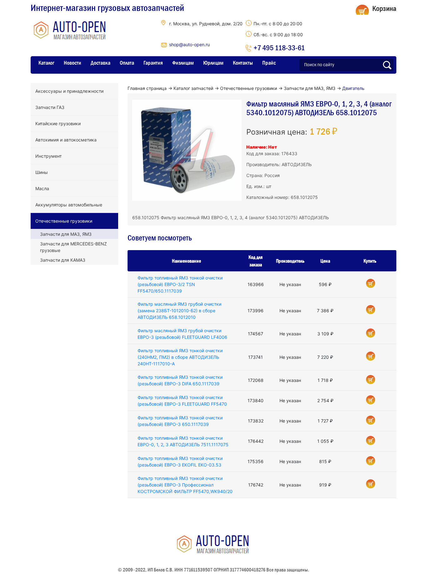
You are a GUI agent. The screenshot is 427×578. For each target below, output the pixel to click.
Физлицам (183, 63)
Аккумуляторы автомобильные (68, 204)
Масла (42, 188)
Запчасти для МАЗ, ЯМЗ (66, 234)
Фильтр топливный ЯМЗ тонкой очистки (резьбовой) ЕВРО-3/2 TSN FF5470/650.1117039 (180, 284)
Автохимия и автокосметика (66, 139)
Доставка (100, 63)
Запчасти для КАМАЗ (62, 260)
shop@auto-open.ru (189, 44)
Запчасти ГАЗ (49, 107)
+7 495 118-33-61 (279, 47)
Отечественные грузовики (63, 221)
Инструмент (48, 156)
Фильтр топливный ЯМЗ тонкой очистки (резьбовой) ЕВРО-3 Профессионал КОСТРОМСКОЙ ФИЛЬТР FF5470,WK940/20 (185, 485)
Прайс (269, 63)
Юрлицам (213, 63)
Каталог (46, 63)
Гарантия (153, 63)
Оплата (127, 63)
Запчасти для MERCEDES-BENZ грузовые (73, 247)
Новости (72, 63)
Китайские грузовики (58, 123)
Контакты (243, 63)
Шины (41, 172)
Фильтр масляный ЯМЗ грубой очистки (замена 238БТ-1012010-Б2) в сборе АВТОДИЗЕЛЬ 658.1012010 (179, 310)
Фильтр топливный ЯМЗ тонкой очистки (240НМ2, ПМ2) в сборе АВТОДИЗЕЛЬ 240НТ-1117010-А (180, 357)
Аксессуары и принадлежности (69, 91)
